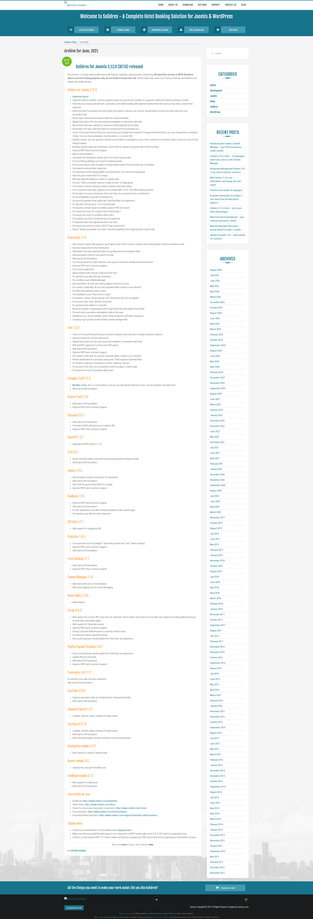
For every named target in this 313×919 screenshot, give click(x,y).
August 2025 (216, 313)
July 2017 (214, 636)
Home (161, 4)
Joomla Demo (123, 29)
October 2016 (216, 657)
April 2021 (214, 458)
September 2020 (217, 485)
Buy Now (233, 29)
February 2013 (216, 862)
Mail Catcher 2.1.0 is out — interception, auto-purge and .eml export (225, 181)
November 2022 (217, 426)
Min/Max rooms (80, 385)
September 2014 (217, 786)
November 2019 (217, 517)
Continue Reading (78, 850)
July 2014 (214, 797)
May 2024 (214, 361)
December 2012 (217, 867)
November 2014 (217, 776)
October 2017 (216, 620)
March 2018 (215, 598)
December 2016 (217, 646)
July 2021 (214, 447)
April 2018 (214, 593)
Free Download (196, 29)
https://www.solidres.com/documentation (107, 811)
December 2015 (217, 711)
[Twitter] (246, 899)
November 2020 (217, 480)
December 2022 (217, 420)
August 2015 (216, 733)
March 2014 (215, 819)
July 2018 (214, 576)
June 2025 (215, 318)
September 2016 (217, 663)
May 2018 (214, 587)
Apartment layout (81, 96)
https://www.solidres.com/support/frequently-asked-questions (128, 815)
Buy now (202, 4)
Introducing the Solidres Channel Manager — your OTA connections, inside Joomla (226, 147)
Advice (213, 85)
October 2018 (216, 566)
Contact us (230, 4)
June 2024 (215, 356)
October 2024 (216, 340)
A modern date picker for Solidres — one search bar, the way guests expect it (226, 199)
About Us (173, 4)
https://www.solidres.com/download (100, 801)
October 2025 (216, 307)
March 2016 (215, 695)
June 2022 (215, 431)
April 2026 (214, 291)
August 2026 (216, 270)
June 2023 (215, 399)
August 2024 (216, 350)
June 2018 (215, 582)
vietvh (123, 844)
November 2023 (217, 383)
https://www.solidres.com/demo (100, 804)
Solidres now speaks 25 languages (226, 190)
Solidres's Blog (70, 42)
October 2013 (216, 846)
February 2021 (216, 463)
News (151, 844)
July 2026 (214, 275)
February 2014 (216, 824)
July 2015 (214, 738)
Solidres (214, 106)
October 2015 (216, 722)
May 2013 (214, 856)
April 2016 (214, 690)
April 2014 (214, 813)
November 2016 (217, 652)
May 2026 (214, 286)
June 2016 (215, 679)
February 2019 (216, 550)
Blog (243, 4)
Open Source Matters (160, 917)
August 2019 (216, 528)
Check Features (86, 29)
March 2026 (215, 297)
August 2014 (216, 792)
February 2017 (216, 641)
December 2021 (217, 442)
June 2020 (215, 501)
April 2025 (214, 323)
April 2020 (214, 506)
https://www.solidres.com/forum (131, 808)
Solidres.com (124, 913)
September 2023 (217, 388)
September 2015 (217, 727)
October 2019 (216, 523)
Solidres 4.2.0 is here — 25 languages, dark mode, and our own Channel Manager (227, 160)
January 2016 (216, 706)
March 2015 (215, 754)
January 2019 (216, 555)
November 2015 (217, 716)
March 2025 (215, 329)
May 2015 (214, 749)
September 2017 (217, 625)
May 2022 (214, 437)
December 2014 (217, 770)
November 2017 (217, 614)
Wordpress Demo (160, 29)
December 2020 (217, 474)
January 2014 (216, 829)
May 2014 (214, 808)
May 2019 (214, 544)
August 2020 (216, 490)
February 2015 (216, 759)
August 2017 (216, 630)
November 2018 (217, 560)
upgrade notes (125, 830)
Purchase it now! (227, 887)
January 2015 (216, 765)
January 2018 (216, 609)
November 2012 (217, 873)
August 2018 (216, 571)
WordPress (215, 112)
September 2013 (217, 851)
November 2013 (217, 840)
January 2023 (216, 415)
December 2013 (217, 835)
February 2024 (216, 372)
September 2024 (217, 345)
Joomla (213, 96)
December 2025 (217, 302)
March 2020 (215, 512)
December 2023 (217, 377)
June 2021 (215, 453)
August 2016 (216, 668)
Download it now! (75, 907)
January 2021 (216, 469)
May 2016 (214, 684)
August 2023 (216, 393)
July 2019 (214, 533)
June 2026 (215, 280)
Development (216, 90)
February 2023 (216, 410)
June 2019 (215, 539)
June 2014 (215, 803)
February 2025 (216, 334)
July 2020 (214, 496)
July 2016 (214, 673)
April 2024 (214, 367)
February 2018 (216, 603)
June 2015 (215, 743)
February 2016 (216, 700)
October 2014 (216, 781)
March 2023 (215, 404)
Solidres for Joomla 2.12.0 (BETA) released (109, 66)
